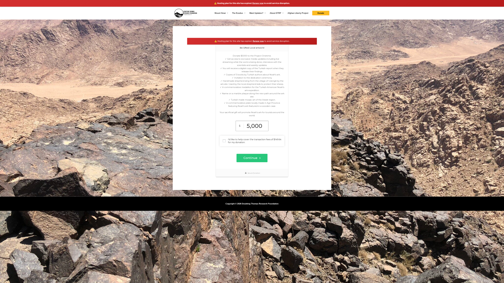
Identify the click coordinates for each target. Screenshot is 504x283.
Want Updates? (256, 13)
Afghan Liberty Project (298, 13)
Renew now (258, 3)
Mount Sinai (220, 13)
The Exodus (237, 13)
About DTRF (275, 13)
